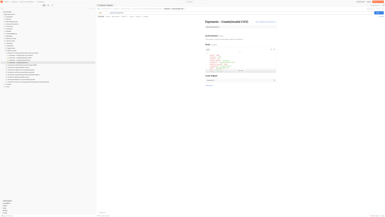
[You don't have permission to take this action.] (115, 5)
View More (240, 77)
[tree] (48, 106)
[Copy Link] (382, 9)
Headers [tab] (124, 16)
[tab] (44, 5)
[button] (383, 5)
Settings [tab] (145, 16)
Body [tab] (131, 16)
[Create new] (89, 9)
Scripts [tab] (138, 16)
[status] (8, 216)
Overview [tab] (101, 16)
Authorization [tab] (116, 16)
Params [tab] (108, 16)
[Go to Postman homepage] (1, 2)
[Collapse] (3, 14)
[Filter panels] (2, 9)
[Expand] (3, 17)
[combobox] (375, 5)
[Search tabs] (367, 5)
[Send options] (382, 12)
